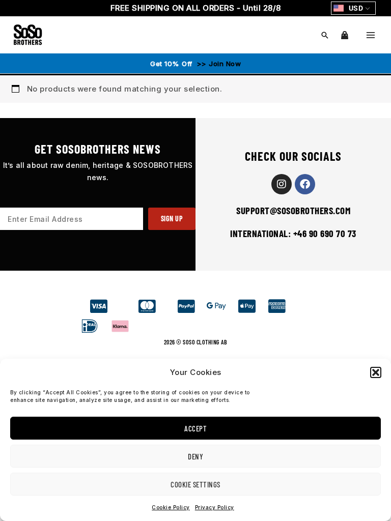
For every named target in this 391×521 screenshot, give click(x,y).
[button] (376, 372)
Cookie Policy (171, 507)
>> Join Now (217, 64)
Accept (195, 428)
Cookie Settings (195, 484)
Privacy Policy (214, 507)
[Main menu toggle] (370, 34)
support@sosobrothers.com (293, 210)
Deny (195, 456)
